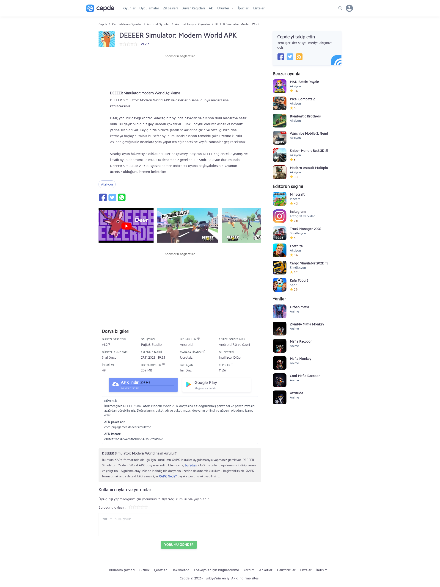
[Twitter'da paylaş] (112, 197)
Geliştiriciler (286, 570)
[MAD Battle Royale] (279, 86)
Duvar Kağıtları (193, 8)
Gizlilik (144, 570)
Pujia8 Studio (151, 345)
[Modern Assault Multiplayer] (279, 172)
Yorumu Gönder (178, 545)
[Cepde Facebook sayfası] (280, 56)
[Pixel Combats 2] (279, 103)
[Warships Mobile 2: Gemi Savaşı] (279, 138)
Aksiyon (107, 184)
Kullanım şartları (122, 570)
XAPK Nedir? (168, 476)
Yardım (249, 570)
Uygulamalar (149, 8)
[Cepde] (100, 8)
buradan (191, 465)
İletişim (321, 570)
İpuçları (244, 8)
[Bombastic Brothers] (279, 120)
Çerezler (160, 570)
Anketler (265, 570)
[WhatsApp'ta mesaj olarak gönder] (121, 197)
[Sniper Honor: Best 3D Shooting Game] (279, 155)
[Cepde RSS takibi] (299, 56)
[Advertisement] (180, 72)
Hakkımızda (180, 570)
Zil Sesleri (170, 8)
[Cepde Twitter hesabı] (289, 56)
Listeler (259, 8)
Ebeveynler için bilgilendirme (216, 570)
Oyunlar (129, 8)
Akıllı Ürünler (219, 8)
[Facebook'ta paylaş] (103, 197)
